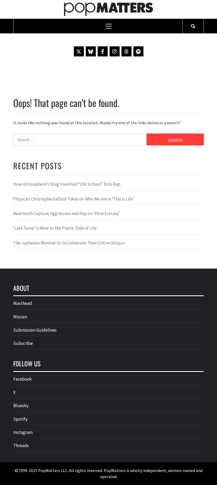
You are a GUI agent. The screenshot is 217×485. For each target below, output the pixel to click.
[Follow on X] (79, 51)
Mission (20, 317)
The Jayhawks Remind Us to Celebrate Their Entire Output (69, 243)
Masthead (22, 303)
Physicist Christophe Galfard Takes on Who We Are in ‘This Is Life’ (73, 199)
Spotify (20, 419)
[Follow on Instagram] (115, 51)
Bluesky (21, 405)
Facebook (22, 379)
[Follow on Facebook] (103, 51)
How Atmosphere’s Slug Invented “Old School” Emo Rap (67, 184)
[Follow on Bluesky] (91, 51)
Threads (21, 445)
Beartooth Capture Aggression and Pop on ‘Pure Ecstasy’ (66, 213)
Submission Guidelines (35, 330)
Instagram (23, 432)
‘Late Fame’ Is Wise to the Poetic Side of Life (55, 228)
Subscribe (23, 343)
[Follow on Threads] (126, 51)
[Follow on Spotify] (138, 51)
